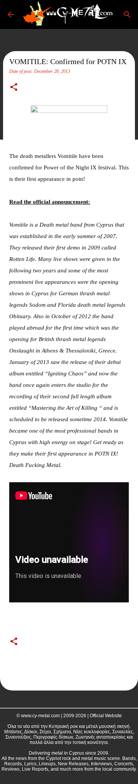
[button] (13, 87)
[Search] (127, 14)
